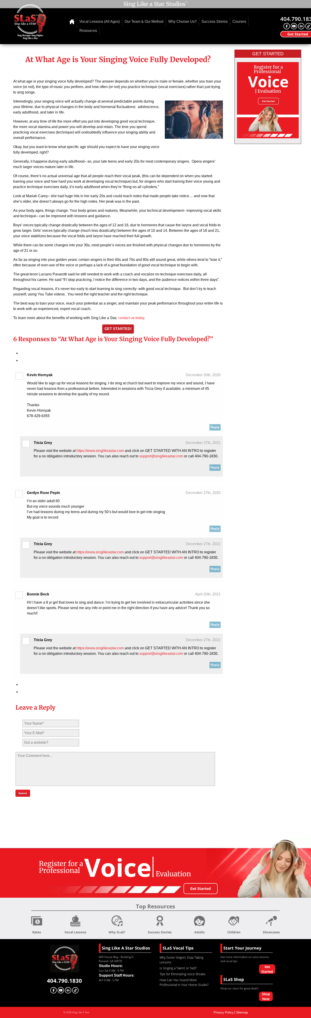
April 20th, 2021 (208, 594)
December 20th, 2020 (203, 375)
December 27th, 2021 (203, 443)
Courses (239, 21)
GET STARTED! (118, 329)
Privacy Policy (223, 1012)
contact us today (130, 318)
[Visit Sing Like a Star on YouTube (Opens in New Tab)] (294, 26)
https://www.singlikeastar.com (100, 451)
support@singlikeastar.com (161, 456)
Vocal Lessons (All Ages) (99, 21)
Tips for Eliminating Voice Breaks (183, 974)
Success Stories (214, 21)
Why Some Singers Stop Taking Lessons (181, 959)
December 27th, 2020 (203, 493)
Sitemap (242, 1012)
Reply (215, 427)
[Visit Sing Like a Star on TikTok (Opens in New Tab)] (75, 990)
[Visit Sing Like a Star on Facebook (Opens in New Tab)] (286, 26)
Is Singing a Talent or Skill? (178, 968)
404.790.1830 (64, 980)
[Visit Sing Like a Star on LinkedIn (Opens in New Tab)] (301, 26)
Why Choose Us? (182, 21)
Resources (88, 31)
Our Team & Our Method (144, 21)
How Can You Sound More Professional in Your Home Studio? (184, 982)
